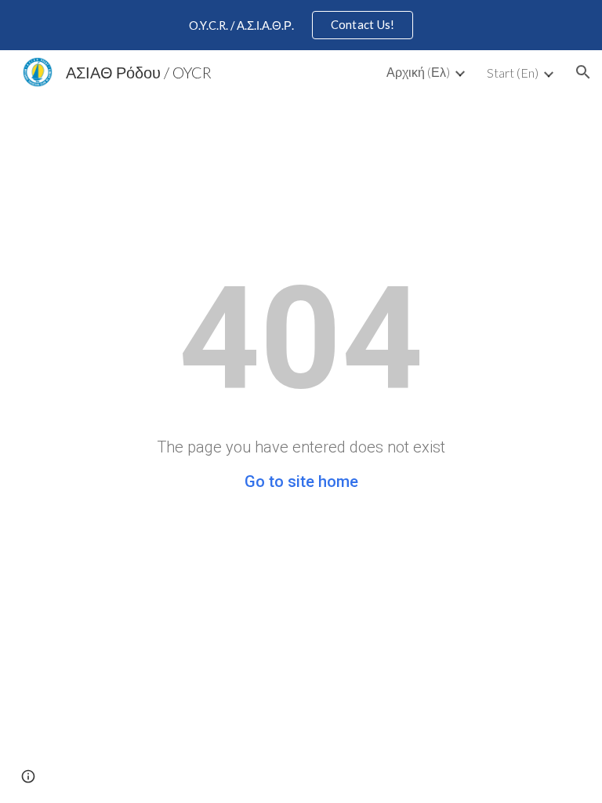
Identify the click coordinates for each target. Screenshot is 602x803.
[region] (301, 25)
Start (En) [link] (513, 72)
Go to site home (301, 481)
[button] (583, 72)
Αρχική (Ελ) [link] (418, 71)
